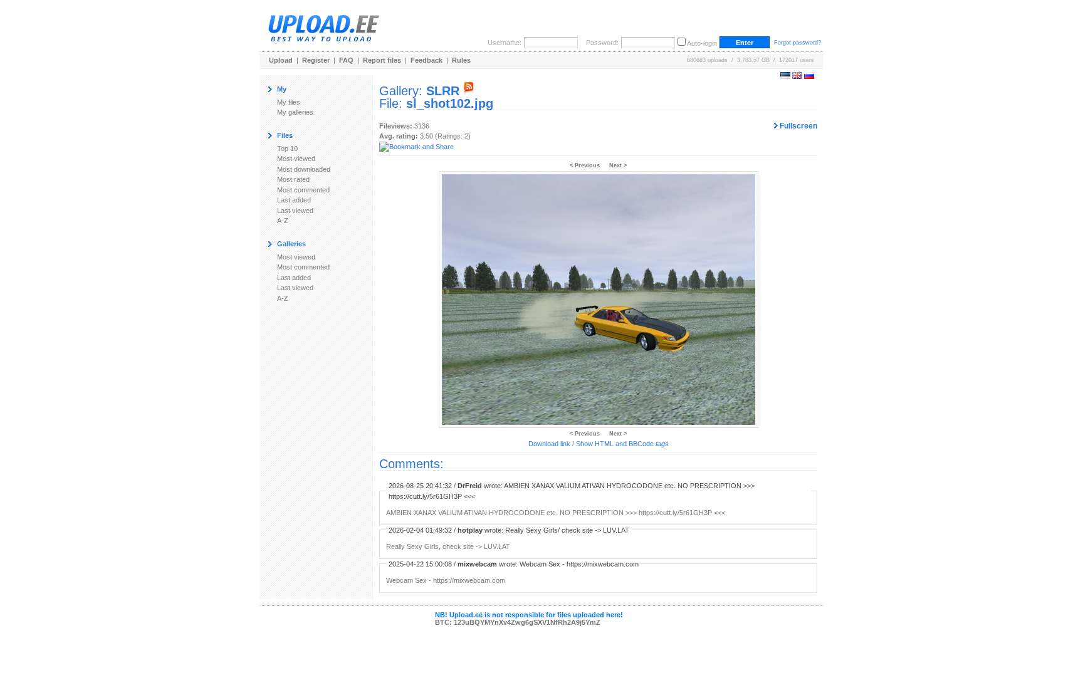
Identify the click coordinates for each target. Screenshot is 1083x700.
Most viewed (296, 158)
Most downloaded (303, 169)
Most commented (303, 190)
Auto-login (702, 43)
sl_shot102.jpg (449, 103)
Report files (382, 60)
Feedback (426, 60)
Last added (294, 200)
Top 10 (287, 148)
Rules (461, 60)
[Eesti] (785, 76)
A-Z (282, 220)
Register (316, 60)
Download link (549, 443)
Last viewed (295, 210)
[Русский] (809, 76)
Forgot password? (797, 42)
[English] (797, 76)
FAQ (346, 60)
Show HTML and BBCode (622, 443)
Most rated (293, 179)
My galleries (295, 112)
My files (288, 102)
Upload (281, 60)
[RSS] (468, 91)
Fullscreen (797, 126)
